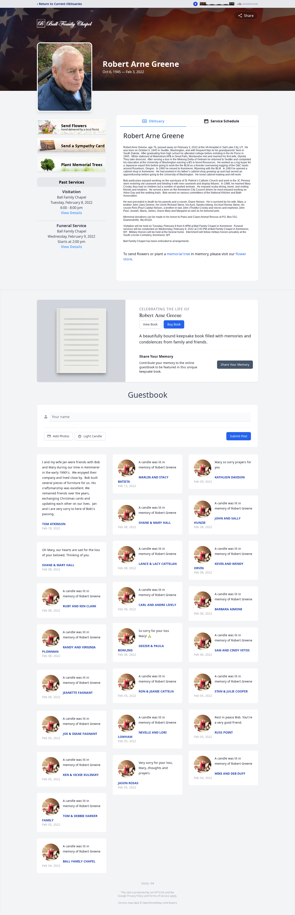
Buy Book (174, 324)
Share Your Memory (235, 364)
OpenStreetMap (152, 903)
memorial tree (178, 254)
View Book (150, 324)
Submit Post (238, 436)
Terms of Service (159, 896)
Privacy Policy (135, 896)
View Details (71, 212)
